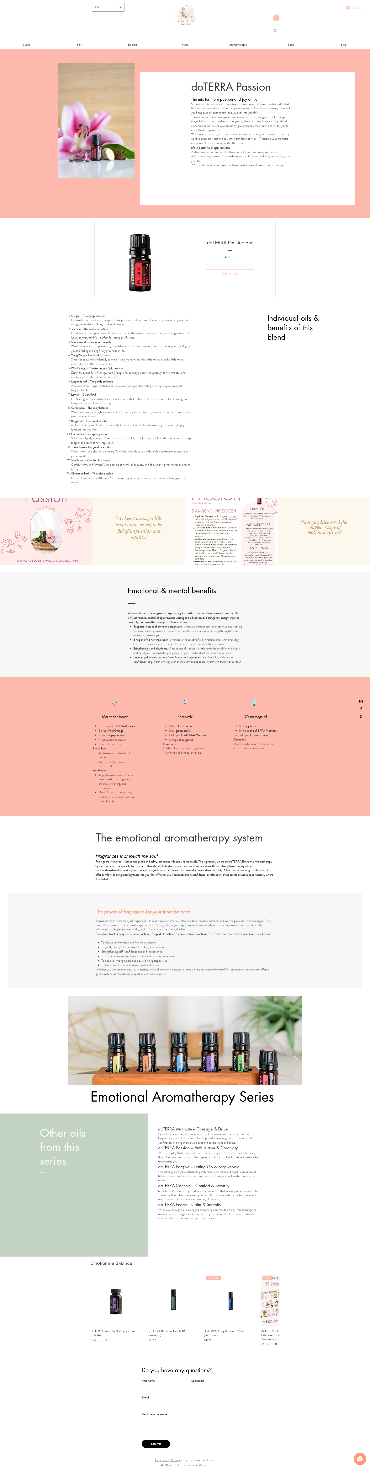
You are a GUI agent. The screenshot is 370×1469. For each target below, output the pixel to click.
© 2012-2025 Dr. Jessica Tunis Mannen (184, 1465)
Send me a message (154, 1414)
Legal (158, 1460)
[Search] (275, 31)
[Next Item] (295, 1059)
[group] (185, 1310)
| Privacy (175, 1460)
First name (149, 1380)
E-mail (146, 1397)
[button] (276, 17)
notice (165, 1460)
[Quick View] (117, 1300)
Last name (197, 1380)
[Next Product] (274, 1300)
